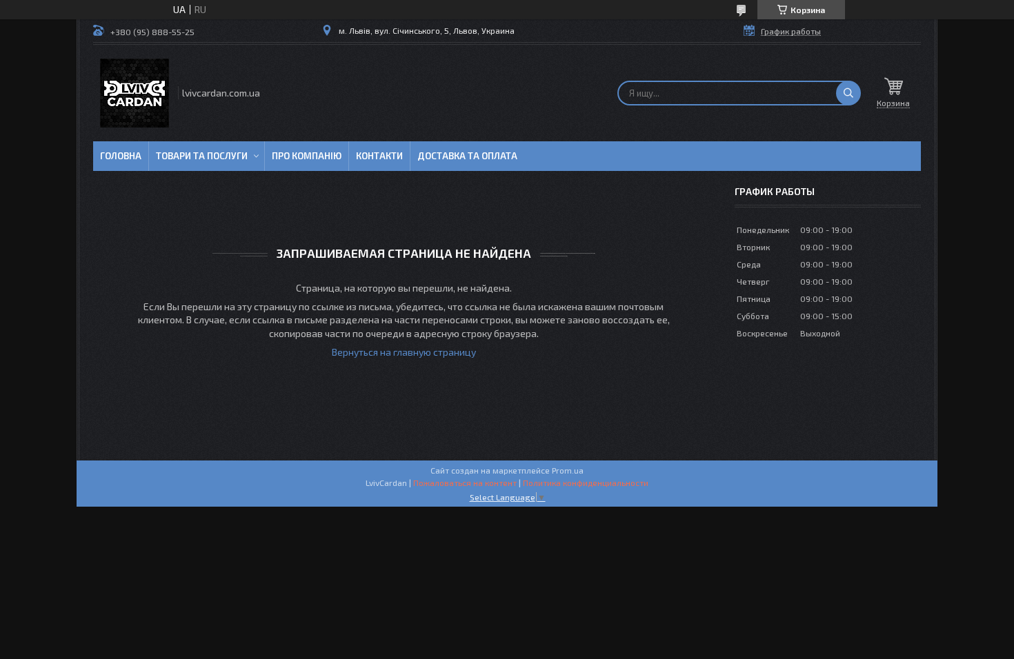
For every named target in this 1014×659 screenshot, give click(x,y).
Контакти (379, 155)
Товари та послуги (202, 155)
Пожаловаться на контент (465, 482)
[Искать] (848, 93)
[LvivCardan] (134, 93)
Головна (120, 155)
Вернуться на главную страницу (404, 352)
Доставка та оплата (467, 155)
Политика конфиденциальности (585, 482)
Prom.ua (568, 470)
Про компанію (306, 155)
